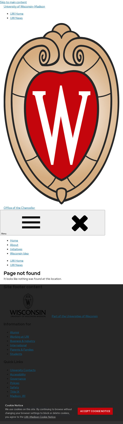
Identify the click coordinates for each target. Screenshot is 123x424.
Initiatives (16, 249)
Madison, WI (17, 396)
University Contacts (23, 370)
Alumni (14, 332)
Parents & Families (21, 349)
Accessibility (18, 374)
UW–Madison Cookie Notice (40, 417)
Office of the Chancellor (19, 208)
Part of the (75, 316)
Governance (18, 379)
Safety (14, 387)
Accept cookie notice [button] (95, 411)
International (18, 345)
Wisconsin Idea (19, 253)
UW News (16, 18)
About (14, 245)
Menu (4, 233)
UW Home (16, 14)
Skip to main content (13, 2)
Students (16, 354)
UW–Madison (24, 6)
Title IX (14, 391)
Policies (14, 383)
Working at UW (19, 336)
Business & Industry (22, 341)
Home (14, 240)
